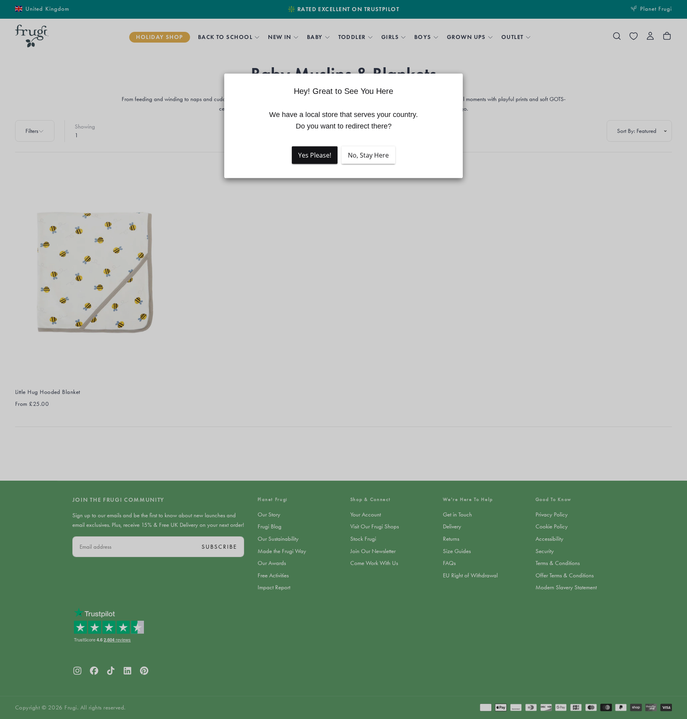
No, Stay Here (368, 155)
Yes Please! (314, 155)
